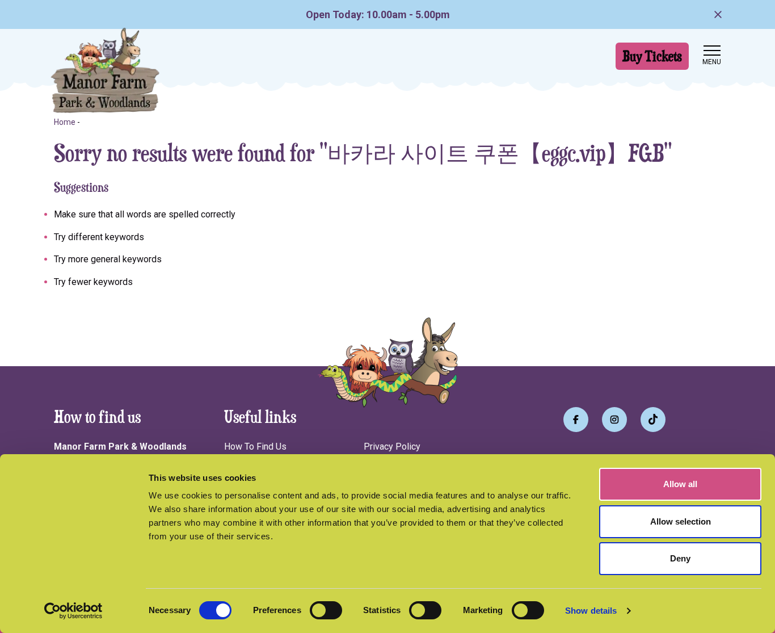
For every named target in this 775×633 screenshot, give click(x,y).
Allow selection (680, 521)
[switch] (326, 610)
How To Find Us (255, 446)
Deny (680, 558)
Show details (591, 610)
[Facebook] (575, 419)
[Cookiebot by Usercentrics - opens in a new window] (73, 610)
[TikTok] (653, 419)
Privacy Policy (392, 446)
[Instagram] (614, 419)
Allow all (680, 484)
